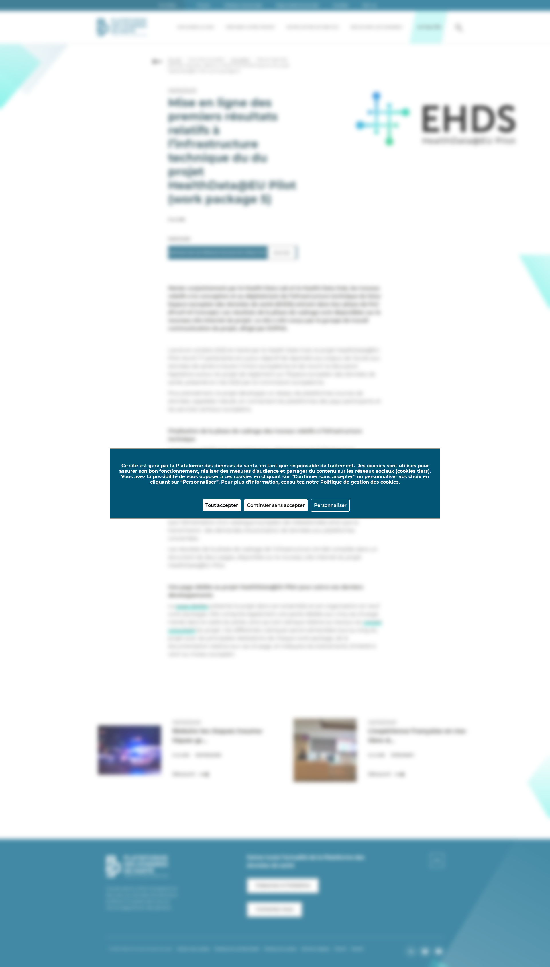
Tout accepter (221, 505)
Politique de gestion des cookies (359, 482)
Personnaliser (330, 505)
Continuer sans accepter (276, 505)
